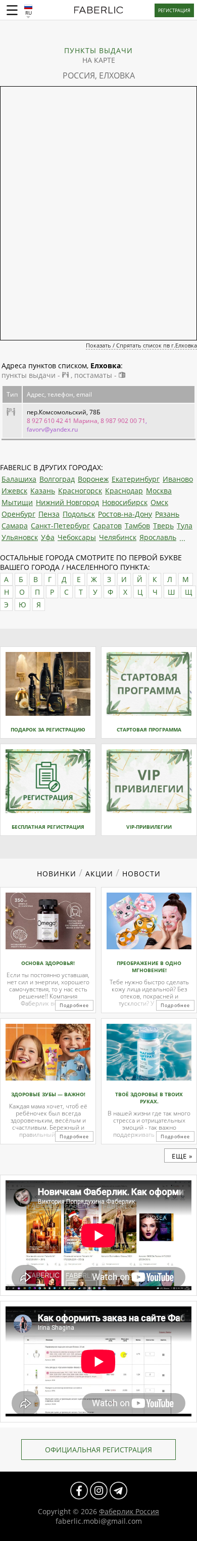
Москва (159, 490)
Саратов (107, 525)
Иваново (178, 479)
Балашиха (19, 479)
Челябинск (117, 537)
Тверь (163, 525)
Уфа (48, 537)
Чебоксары (77, 537)
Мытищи (17, 502)
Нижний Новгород (67, 502)
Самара (15, 525)
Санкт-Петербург (60, 525)
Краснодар (124, 490)
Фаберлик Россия (129, 1511)
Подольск (79, 514)
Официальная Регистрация (98, 1449)
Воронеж (93, 479)
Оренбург (18, 514)
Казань (42, 490)
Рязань (167, 514)
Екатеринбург (136, 479)
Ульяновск (20, 537)
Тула (184, 525)
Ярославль (157, 537)
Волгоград (57, 479)
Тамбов (137, 525)
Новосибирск (124, 502)
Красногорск (80, 490)
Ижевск (14, 490)
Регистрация (174, 10)
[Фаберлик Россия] (98, 11)
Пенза (49, 514)
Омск (159, 502)
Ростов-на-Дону (125, 514)
